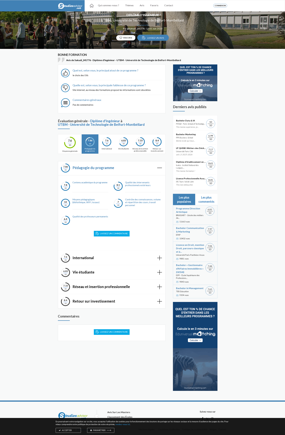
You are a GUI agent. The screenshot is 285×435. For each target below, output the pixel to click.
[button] (111, 168)
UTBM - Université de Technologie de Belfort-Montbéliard (142, 20)
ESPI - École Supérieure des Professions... (188, 276)
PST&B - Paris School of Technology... (190, 124)
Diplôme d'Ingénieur (142, 15)
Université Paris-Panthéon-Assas (190, 255)
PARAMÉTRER (99, 430)
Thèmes (129, 5)
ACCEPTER (66, 430)
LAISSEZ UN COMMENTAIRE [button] (114, 332)
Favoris (154, 5)
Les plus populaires (184, 199)
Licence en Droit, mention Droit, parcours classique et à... (190, 248)
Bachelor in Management (190, 288)
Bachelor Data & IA (185, 120)
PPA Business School (184, 137)
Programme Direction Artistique (188, 210)
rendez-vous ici (122, 424)
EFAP (178, 235)
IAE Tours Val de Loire (185, 181)
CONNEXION (220, 5)
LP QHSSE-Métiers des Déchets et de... (191, 148)
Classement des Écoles (119, 416)
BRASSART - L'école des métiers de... (189, 216)
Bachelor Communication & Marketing (190, 230)
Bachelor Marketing (186, 134)
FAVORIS (127, 37)
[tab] (111, 168)
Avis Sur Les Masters (118, 412)
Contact (168, 5)
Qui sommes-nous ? (108, 5)
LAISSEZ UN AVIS (155, 38)
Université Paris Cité (184, 151)
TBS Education (182, 291)
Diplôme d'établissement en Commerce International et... (191, 162)
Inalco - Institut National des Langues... (187, 166)
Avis (142, 5)
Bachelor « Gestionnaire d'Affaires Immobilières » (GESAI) (190, 268)
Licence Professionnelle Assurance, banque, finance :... (191, 178)
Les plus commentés (206, 199)
